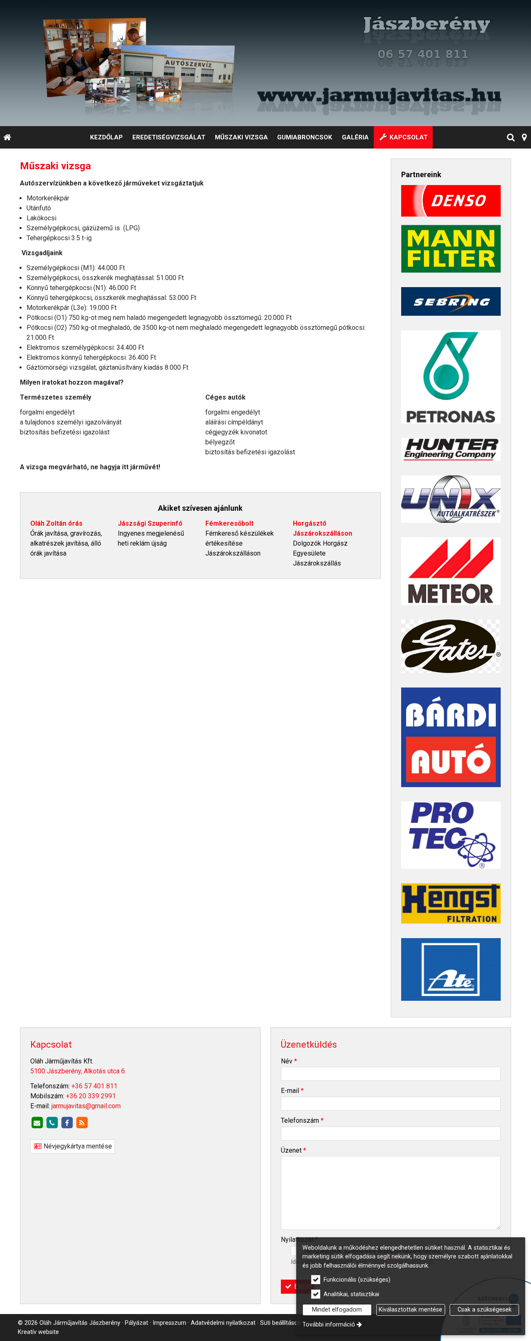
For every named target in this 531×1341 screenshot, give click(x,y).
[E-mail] (37, 1122)
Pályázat (136, 1322)
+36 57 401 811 (94, 1086)
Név (289, 1061)
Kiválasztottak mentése (410, 1309)
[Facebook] (66, 1122)
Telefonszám (302, 1120)
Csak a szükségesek (485, 1309)
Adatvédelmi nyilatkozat (223, 1322)
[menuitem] (7, 137)
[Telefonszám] (51, 1122)
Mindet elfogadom (337, 1309)
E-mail (292, 1091)
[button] (524, 137)
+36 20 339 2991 (91, 1096)
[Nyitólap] (265, 63)
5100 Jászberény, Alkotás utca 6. (78, 1071)
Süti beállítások (280, 1322)
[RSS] (81, 1122)
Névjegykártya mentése (77, 1146)
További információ (328, 1324)
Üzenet (293, 1150)
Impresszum (169, 1322)
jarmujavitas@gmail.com (86, 1106)
